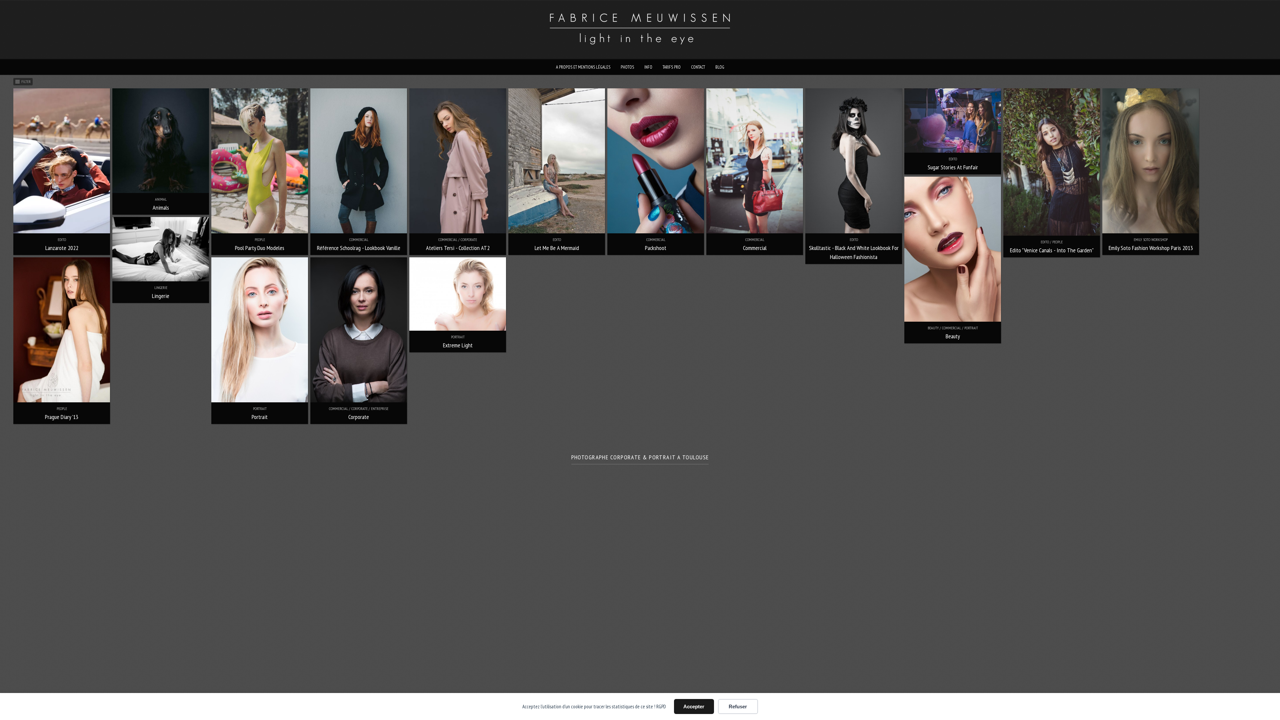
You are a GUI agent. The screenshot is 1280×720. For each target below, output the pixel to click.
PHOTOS (627, 67)
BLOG (719, 67)
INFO (648, 67)
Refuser (738, 706)
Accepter (693, 706)
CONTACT (698, 67)
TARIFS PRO (672, 67)
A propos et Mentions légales (583, 67)
